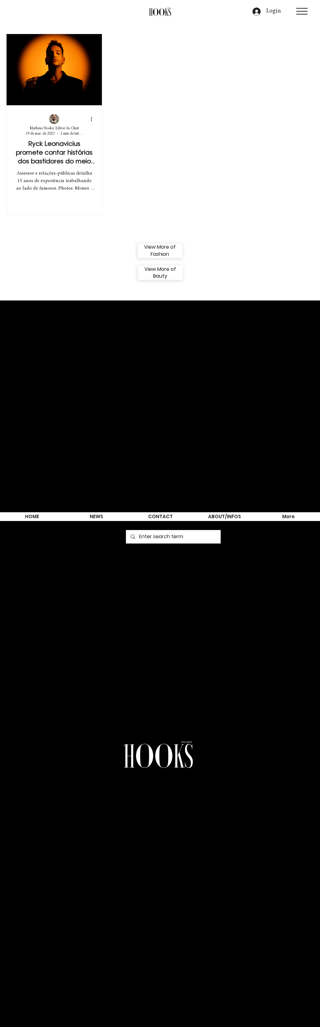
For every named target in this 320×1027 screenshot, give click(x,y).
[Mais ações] (93, 119)
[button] (302, 11)
